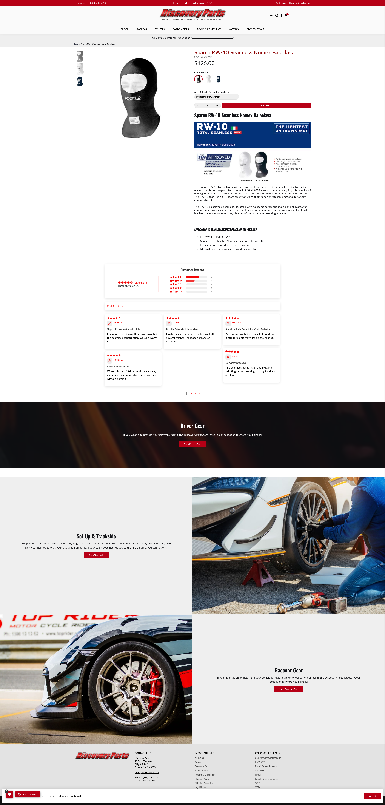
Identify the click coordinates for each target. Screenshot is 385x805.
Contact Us (200, 762)
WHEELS (160, 29)
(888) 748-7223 (98, 3)
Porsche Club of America (266, 779)
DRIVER (125, 29)
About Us (199, 758)
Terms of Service (202, 770)
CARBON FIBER (181, 29)
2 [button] (191, 393)
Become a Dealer (203, 766)
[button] (176, 277)
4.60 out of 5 (140, 282)
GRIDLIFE (259, 770)
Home (75, 44)
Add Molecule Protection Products (211, 92)
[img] (114, 318)
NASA (258, 775)
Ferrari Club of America (266, 766)
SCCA (257, 783)
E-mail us (80, 3)
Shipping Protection (204, 783)
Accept (372, 796)
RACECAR (142, 29)
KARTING (234, 29)
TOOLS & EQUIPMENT (209, 29)
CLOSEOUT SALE (255, 29)
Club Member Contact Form (268, 758)
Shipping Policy (202, 779)
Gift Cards (281, 3)
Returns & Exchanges (299, 3)
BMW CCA (260, 762)
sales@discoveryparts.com (147, 772)
